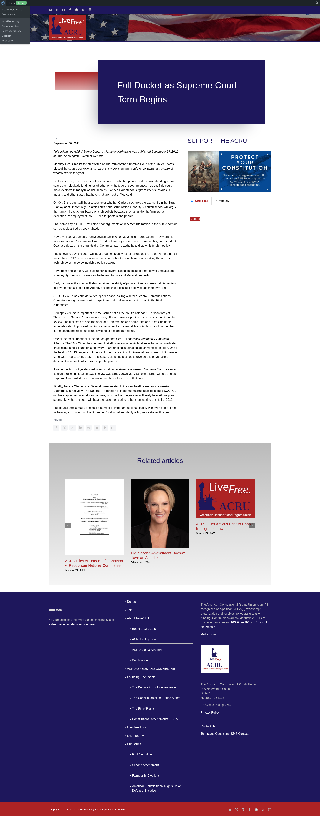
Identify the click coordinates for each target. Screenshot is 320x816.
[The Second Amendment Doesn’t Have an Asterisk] (160, 480)
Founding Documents (141, 677)
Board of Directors (144, 628)
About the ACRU (138, 618)
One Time (201, 200)
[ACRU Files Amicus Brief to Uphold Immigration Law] (225, 480)
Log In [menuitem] (11, 2)
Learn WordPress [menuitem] (11, 30)
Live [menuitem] (23, 2)
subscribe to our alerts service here (72, 624)
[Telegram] (97, 428)
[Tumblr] (105, 428)
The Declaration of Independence (154, 687)
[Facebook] (56, 428)
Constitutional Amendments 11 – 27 (155, 719)
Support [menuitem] (6, 35)
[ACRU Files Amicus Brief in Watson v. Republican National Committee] (94, 480)
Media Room (208, 634)
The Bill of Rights (143, 708)
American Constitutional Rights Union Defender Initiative (156, 788)
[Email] (113, 428)
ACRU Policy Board (145, 639)
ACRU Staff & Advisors (147, 649)
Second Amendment (145, 765)
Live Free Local (137, 727)
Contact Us (208, 726)
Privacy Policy (210, 712)
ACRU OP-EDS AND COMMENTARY (152, 668)
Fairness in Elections (146, 775)
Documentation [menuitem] (10, 26)
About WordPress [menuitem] (12, 9)
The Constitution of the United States (156, 698)
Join (130, 610)
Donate (195, 218)
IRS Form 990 (240, 622)
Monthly (223, 200)
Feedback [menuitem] (7, 40)
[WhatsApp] (89, 428)
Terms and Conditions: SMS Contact (224, 733)
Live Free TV (135, 735)
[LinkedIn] (81, 428)
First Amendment (143, 754)
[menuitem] (3, 3)
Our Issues (134, 744)
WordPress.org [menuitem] (10, 21)
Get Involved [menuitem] (9, 14)
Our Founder (140, 660)
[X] (64, 428)
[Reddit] (73, 428)
